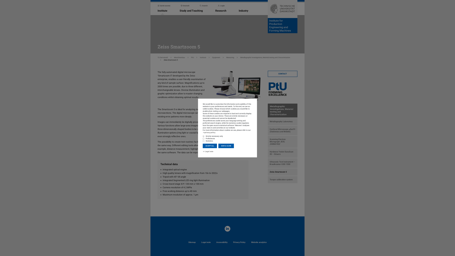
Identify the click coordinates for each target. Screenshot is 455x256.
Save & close (226, 146)
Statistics (209, 141)
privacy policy (210, 132)
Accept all (209, 146)
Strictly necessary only (214, 136)
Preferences (210, 138)
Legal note (209, 151)
